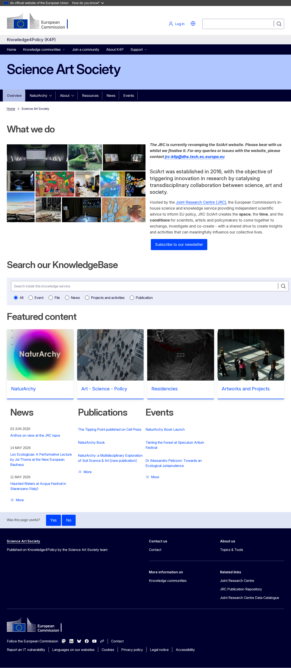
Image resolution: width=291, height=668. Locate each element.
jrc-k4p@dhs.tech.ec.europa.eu (195, 156)
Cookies (108, 650)
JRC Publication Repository (241, 589)
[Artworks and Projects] (251, 355)
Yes (53, 520)
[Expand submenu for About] (74, 95)
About (64, 95)
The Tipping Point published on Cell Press (109, 429)
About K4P (115, 49)
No (68, 520)
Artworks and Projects (246, 388)
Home (11, 49)
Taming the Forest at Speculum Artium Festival (175, 445)
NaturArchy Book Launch (165, 429)
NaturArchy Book (91, 442)
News (111, 95)
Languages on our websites (73, 650)
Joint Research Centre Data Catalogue (249, 598)
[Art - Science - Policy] (110, 355)
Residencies (164, 388)
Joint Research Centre (237, 580)
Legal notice (159, 650)
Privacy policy (132, 650)
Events (128, 95)
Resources (90, 95)
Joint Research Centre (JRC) (201, 202)
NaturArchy (38, 95)
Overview (14, 95)
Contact (155, 550)
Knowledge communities (168, 580)
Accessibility (185, 650)
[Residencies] (180, 355)
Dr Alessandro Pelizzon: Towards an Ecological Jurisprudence (174, 463)
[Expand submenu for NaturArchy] (51, 95)
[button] (193, 23)
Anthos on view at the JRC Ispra (35, 435)
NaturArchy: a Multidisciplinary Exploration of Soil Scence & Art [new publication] (110, 458)
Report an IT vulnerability (26, 650)
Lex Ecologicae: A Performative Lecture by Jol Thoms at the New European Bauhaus (41, 459)
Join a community (85, 49)
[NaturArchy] (40, 355)
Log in (179, 24)
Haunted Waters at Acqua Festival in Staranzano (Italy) (38, 486)
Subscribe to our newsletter (179, 244)
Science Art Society (23, 541)
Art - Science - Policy (104, 388)
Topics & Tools (231, 550)
